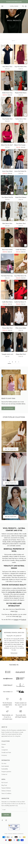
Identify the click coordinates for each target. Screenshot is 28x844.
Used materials (5, 766)
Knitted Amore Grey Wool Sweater (7, 93)
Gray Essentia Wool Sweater (7, 119)
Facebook (23, 619)
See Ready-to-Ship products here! (14, 1)
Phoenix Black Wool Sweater (7, 328)
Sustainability (4, 769)
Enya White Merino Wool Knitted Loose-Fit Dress (20, 276)
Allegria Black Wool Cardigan (21, 354)
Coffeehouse (20, 833)
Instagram (16, 619)
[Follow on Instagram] (6, 820)
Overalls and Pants (6, 752)
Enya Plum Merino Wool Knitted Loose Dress (21, 67)
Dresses (3, 744)
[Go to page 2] (18, 362)
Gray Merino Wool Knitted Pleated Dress (20, 223)
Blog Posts (4, 785)
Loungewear (4, 750)
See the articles (8, 408)
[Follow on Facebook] (2, 820)
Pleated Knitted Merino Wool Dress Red (21, 93)
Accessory (4, 755)
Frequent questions (6, 771)
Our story (3, 763)
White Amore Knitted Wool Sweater (20, 328)
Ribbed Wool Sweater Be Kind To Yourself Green (20, 145)
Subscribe (6, 815)
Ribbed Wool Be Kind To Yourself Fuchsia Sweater (7, 145)
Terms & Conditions (6, 793)
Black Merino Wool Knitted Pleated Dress (7, 223)
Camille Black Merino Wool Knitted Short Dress (7, 302)
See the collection (10, 449)
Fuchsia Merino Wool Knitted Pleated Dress (20, 119)
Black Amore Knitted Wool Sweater (7, 250)
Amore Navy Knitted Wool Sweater (7, 171)
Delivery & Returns (6, 791)
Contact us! (4, 774)
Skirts (2, 747)
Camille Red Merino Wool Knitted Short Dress (20, 302)
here (16, 611)
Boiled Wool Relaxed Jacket (20, 197)
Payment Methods (6, 788)
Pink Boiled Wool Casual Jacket (7, 276)
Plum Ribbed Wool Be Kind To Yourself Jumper (7, 197)
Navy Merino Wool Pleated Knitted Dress (7, 67)
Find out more (14, 653)
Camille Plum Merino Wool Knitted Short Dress (20, 250)
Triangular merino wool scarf (7, 354)
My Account (4, 782)
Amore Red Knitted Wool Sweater (20, 171)
